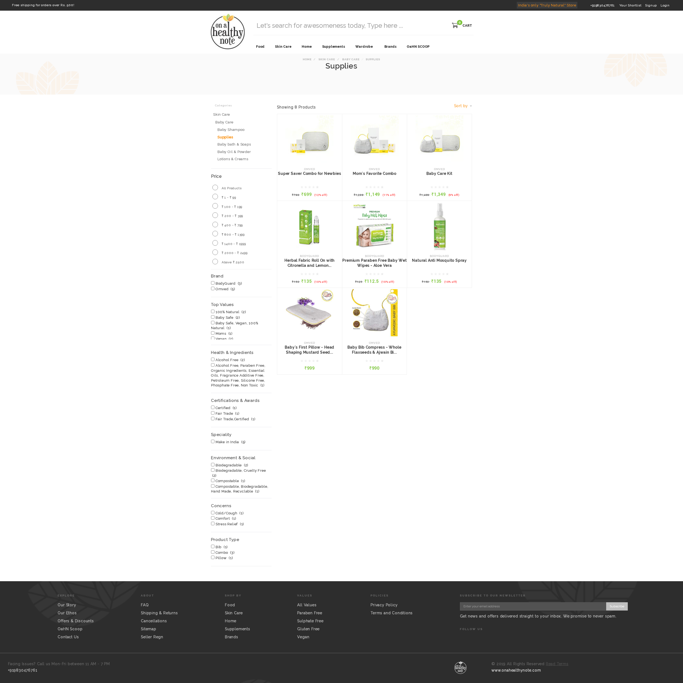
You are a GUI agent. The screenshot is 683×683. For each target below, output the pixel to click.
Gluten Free (308, 629)
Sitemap (148, 629)
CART (467, 25)
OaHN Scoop (70, 629)
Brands (390, 47)
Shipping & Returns (159, 613)
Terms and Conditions (392, 613)
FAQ (145, 605)
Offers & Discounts (76, 621)
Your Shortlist (630, 5)
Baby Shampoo (231, 130)
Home (307, 59)
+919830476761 (602, 5)
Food (230, 605)
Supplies (225, 137)
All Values (306, 605)
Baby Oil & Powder (234, 152)
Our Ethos (67, 613)
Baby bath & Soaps (234, 144)
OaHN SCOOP (418, 47)
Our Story (67, 605)
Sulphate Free (310, 621)
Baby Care (351, 59)
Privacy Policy (384, 605)
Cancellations (154, 621)
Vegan (303, 637)
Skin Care (326, 59)
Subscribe (617, 606)
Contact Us (68, 637)
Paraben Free (309, 613)
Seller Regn (152, 637)
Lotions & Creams (232, 159)
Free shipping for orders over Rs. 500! (43, 5)
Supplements (237, 629)
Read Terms (557, 664)
